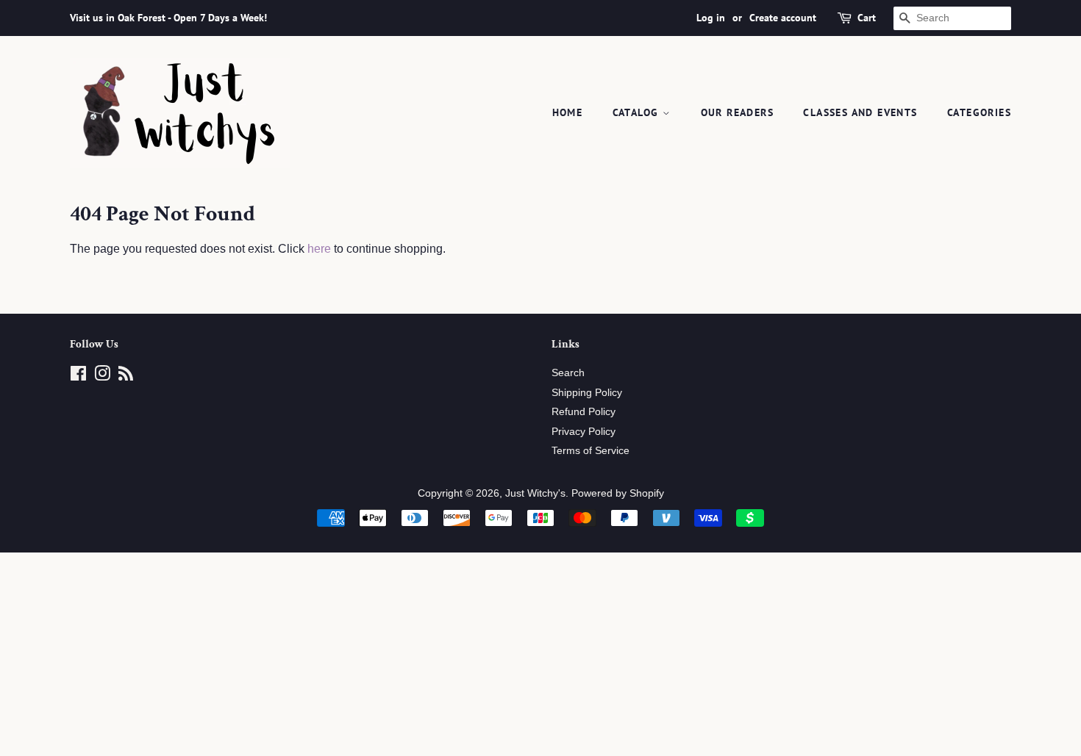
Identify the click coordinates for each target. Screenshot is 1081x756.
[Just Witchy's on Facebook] (78, 376)
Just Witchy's (535, 493)
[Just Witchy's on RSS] (126, 376)
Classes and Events (860, 112)
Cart (866, 17)
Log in (710, 17)
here (319, 248)
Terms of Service (590, 450)
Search (568, 372)
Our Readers (737, 112)
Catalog (638, 112)
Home (567, 112)
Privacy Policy (584, 431)
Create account (782, 17)
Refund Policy (584, 411)
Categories (979, 112)
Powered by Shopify (617, 493)
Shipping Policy (587, 392)
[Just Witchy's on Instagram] (102, 376)
